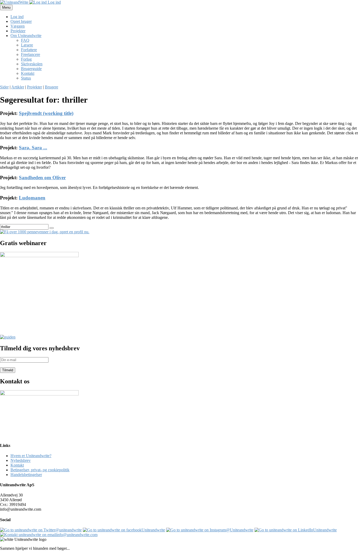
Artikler (17, 87)
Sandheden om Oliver (42, 177)
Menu (6, 7)
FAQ (25, 40)
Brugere (51, 87)
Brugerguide (31, 68)
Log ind (54, 2)
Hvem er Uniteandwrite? (30, 455)
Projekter (17, 31)
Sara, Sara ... (33, 147)
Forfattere (29, 49)
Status (26, 78)
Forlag (26, 59)
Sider (4, 87)
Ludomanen (32, 197)
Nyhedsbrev (20, 460)
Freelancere (30, 54)
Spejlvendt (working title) (46, 113)
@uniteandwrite (68, 530)
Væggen (17, 26)
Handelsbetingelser (26, 474)
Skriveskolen (31, 64)
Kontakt (27, 73)
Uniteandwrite (153, 530)
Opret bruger (21, 21)
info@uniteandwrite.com (76, 534)
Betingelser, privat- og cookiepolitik (39, 470)
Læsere (27, 45)
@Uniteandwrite (239, 530)
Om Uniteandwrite (25, 35)
